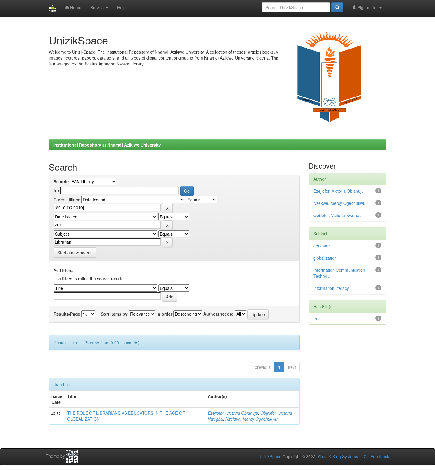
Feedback (379, 456)
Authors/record (218, 314)
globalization (325, 258)
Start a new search (75, 252)
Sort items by (114, 314)
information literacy (331, 288)
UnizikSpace (269, 456)
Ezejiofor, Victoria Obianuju (233, 413)
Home (75, 7)
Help (121, 7)
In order (164, 314)
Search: (61, 181)
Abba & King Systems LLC (342, 456)
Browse (97, 7)
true (317, 318)
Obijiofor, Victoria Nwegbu (337, 215)
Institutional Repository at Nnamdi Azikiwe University (107, 145)
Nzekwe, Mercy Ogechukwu (251, 419)
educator (321, 246)
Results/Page (67, 314)
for (56, 190)
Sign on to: (367, 7)
